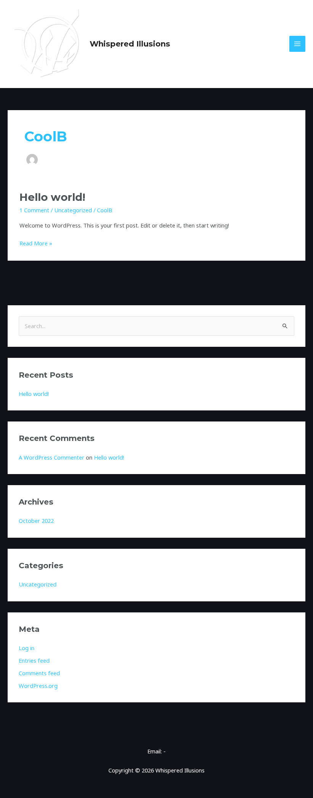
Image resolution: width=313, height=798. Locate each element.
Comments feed (39, 673)
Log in (26, 648)
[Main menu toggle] (297, 44)
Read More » (35, 243)
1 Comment (34, 210)
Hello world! (52, 197)
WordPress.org (38, 685)
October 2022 (36, 520)
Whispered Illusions (130, 43)
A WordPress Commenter (51, 457)
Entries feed (34, 660)
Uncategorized (73, 210)
